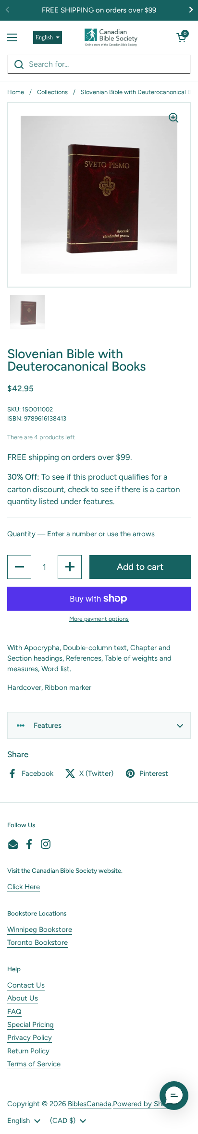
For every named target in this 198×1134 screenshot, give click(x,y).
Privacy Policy (29, 1037)
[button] (181, 37)
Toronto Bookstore (37, 942)
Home (15, 92)
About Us (22, 998)
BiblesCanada (89, 1103)
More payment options (99, 618)
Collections (52, 92)
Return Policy (28, 1051)
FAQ (14, 1011)
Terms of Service (34, 1064)
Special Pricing (30, 1024)
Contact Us (26, 985)
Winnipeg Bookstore (39, 929)
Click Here (23, 886)
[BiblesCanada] (111, 37)
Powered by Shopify (145, 1103)
